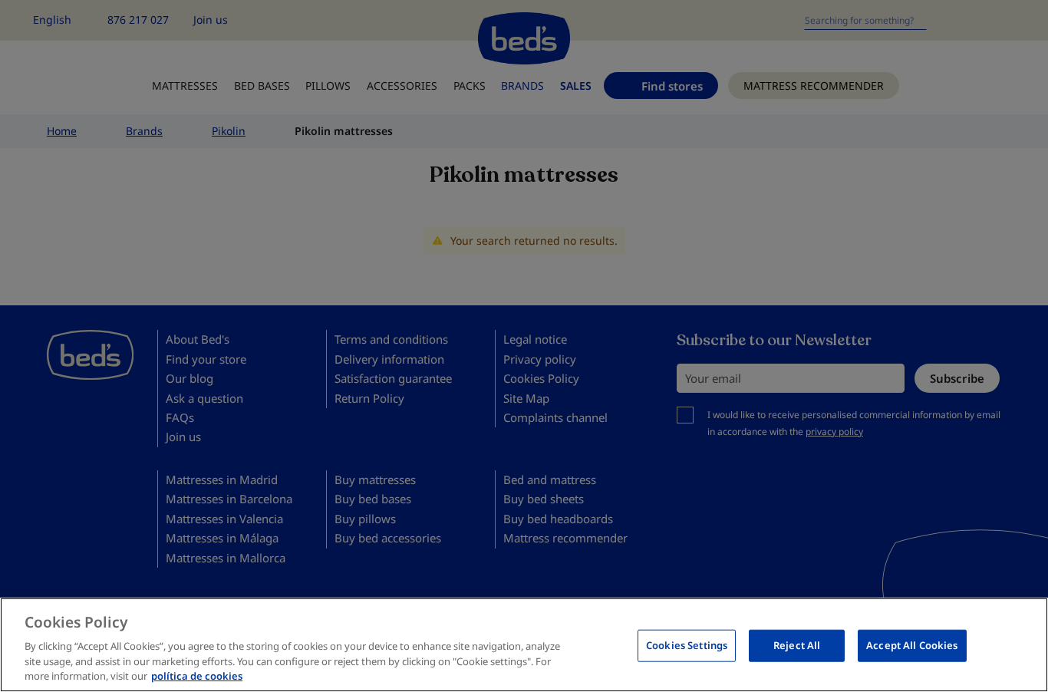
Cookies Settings (686, 645)
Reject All (796, 645)
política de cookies (196, 676)
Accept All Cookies (911, 645)
